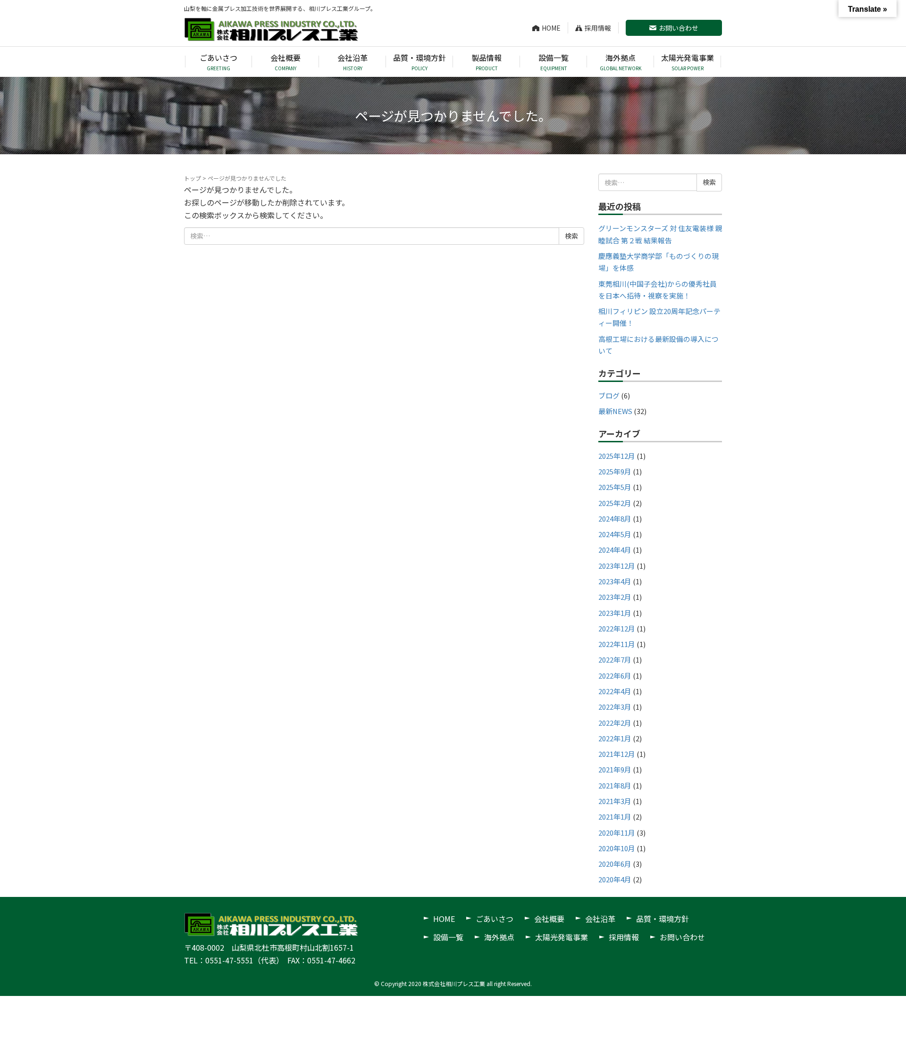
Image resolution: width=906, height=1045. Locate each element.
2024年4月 (614, 550)
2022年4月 (614, 691)
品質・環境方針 (662, 918)
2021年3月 (614, 801)
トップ (192, 178)
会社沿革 (600, 918)
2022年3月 (614, 707)
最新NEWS (615, 411)
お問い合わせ (678, 28)
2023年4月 (614, 581)
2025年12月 (616, 456)
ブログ (609, 395)
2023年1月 (614, 613)
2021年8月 (614, 785)
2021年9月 (614, 769)
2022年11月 (616, 644)
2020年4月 (614, 879)
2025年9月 (614, 471)
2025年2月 (614, 503)
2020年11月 (616, 833)
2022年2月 (614, 723)
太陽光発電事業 (561, 937)
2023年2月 (614, 597)
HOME (551, 28)
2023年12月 (616, 566)
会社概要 (549, 918)
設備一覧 (448, 937)
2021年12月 (616, 754)
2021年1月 (614, 816)
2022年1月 (614, 738)
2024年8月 (614, 518)
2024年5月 (614, 534)
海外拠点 (499, 937)
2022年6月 (614, 675)
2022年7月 (614, 659)
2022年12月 (616, 628)
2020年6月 (614, 864)
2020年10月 (616, 848)
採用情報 (598, 28)
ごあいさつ (494, 918)
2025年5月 (614, 487)
